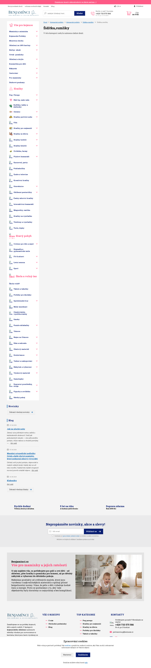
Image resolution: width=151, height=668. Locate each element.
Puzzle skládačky (21, 325)
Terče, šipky (19, 228)
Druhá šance (19, 355)
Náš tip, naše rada (21, 100)
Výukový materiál (22, 373)
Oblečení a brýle (16, 59)
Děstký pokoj (19, 397)
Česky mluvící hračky (23, 198)
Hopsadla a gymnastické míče (22, 250)
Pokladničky (19, 168)
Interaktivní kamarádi (24, 204)
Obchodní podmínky (57, 624)
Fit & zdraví (19, 256)
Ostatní (17, 112)
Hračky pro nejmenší (23, 128)
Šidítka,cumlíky (88, 22)
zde (86, 662)
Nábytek (13, 68)
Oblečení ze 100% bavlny (19, 45)
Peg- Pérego (14, 95)
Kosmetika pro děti (17, 64)
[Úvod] (24, 13)
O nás (50, 620)
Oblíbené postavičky (23, 192)
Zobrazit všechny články (18, 489)
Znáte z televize (21, 174)
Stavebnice (19, 186)
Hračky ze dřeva (21, 134)
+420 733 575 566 (103, 13)
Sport (16, 268)
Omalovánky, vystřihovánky (20, 313)
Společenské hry (21, 301)
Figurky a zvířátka (22, 391)
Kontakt (46, 6)
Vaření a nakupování (23, 361)
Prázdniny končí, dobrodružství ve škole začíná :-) (75, 2)
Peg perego (87, 620)
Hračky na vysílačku (23, 216)
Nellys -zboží (15, 50)
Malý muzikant (20, 307)
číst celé (14, 443)
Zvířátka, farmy (20, 151)
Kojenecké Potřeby (17, 36)
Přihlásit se (91, 531)
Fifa (15, 122)
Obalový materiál (21, 349)
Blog (52, 6)
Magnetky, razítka (22, 210)
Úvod (45, 22)
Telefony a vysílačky (23, 222)
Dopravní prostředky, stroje (23, 385)
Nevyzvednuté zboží (15, 6)
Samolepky (19, 379)
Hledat (80, 13)
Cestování (13, 73)
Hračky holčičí (20, 140)
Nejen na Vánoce (21, 337)
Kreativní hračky (21, 180)
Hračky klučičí (20, 146)
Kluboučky (12, 480)
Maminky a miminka (18, 31)
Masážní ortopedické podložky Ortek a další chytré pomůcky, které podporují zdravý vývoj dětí (22, 456)
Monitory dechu (16, 41)
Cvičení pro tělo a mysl (24, 244)
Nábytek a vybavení (23, 367)
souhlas (68, 645)
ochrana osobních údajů (33, 6)
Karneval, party (21, 162)
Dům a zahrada (20, 343)
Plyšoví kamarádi (21, 156)
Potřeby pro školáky (22, 295)
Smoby (17, 319)
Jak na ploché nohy (16, 429)
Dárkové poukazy (17, 82)
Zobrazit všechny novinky (19, 412)
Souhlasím (83, 655)
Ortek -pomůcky (16, 54)
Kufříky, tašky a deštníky (20, 106)
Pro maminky (15, 78)
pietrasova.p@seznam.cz (123, 632)
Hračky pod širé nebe (23, 117)
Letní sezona (19, 262)
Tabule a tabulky (21, 289)
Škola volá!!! (14, 283)
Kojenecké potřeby (56, 22)
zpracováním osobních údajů (71, 536)
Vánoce (17, 331)
